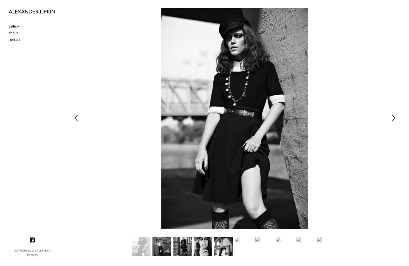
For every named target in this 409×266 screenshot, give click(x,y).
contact (14, 40)
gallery (13, 26)
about (13, 33)
